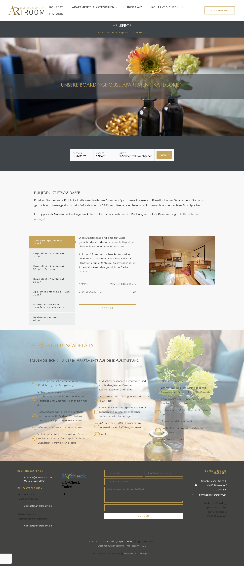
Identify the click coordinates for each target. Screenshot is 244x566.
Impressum (132, 545)
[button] (219, 10)
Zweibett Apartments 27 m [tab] (48, 242)
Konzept (56, 7)
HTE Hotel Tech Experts (137, 553)
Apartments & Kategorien (93, 7)
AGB (143, 545)
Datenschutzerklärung (111, 545)
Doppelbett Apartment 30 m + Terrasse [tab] (48, 267)
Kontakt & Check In (167, 7)
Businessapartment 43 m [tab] (46, 319)
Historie (56, 13)
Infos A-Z (134, 7)
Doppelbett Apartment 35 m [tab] (48, 280)
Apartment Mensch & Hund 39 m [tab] (51, 293)
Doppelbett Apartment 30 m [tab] (48, 255)
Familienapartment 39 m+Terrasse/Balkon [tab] (48, 306)
